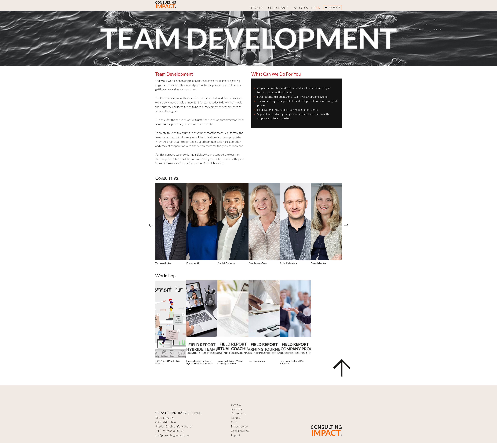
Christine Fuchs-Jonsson (259, 263)
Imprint (235, 435)
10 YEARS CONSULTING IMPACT (167, 362)
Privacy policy (239, 426)
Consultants (278, 8)
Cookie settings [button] (240, 430)
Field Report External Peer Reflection (292, 362)
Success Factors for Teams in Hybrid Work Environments (199, 362)
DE (313, 8)
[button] (151, 225)
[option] (171, 221)
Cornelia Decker (194, 263)
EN (318, 8)
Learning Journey (256, 361)
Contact (334, 7)
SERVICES (256, 8)
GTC (234, 422)
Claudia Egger (224, 263)
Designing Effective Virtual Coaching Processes (230, 362)
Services (236, 404)
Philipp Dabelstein (163, 263)
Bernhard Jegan (318, 263)
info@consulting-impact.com (172, 435)
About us (301, 8)
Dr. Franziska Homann (290, 263)
